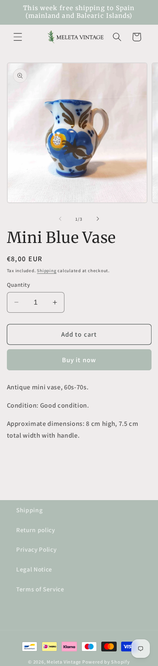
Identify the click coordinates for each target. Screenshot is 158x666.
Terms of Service (40, 589)
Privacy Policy (36, 549)
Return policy (35, 530)
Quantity (18, 284)
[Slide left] (60, 219)
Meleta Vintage (64, 662)
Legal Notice (34, 569)
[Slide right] (98, 219)
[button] (18, 37)
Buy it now (79, 359)
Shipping (46, 270)
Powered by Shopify (106, 662)
